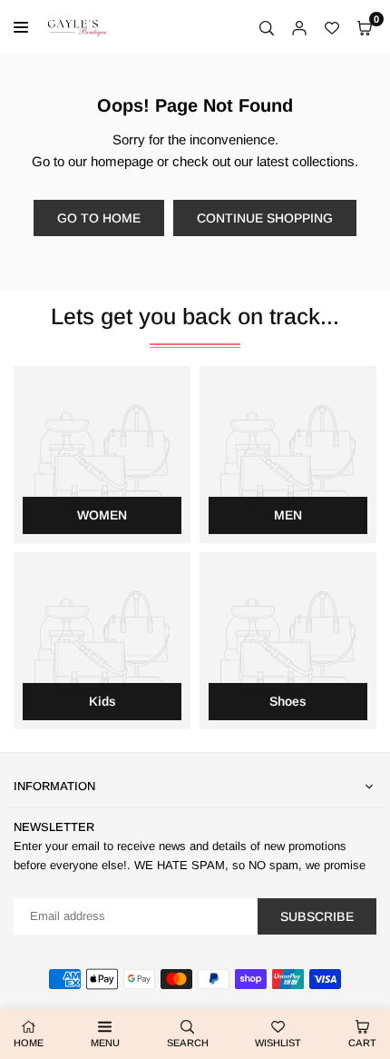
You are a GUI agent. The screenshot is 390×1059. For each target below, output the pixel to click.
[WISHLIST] (332, 27)
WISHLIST (278, 1042)
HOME (29, 1042)
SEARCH (188, 1042)
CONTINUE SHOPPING (265, 218)
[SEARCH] (266, 27)
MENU (105, 1042)
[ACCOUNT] (299, 27)
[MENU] (25, 27)
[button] (364, 27)
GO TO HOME (99, 218)
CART (362, 1042)
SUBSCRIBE (317, 916)
